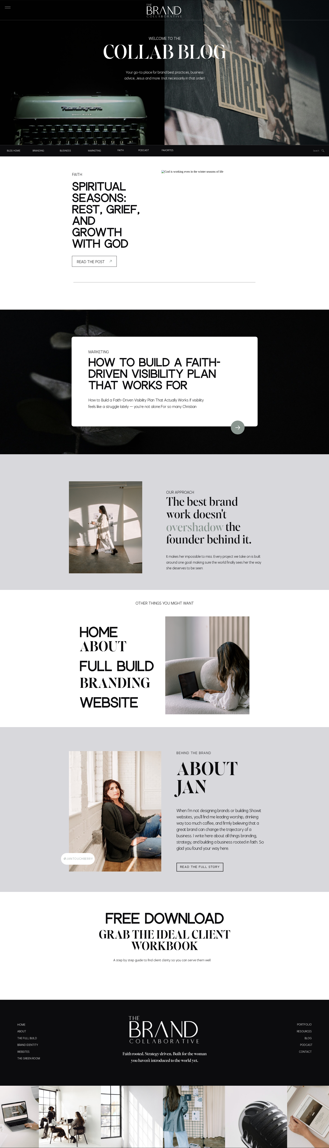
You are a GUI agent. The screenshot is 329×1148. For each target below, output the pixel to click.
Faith (77, 174)
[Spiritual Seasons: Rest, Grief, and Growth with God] (209, 218)
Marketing (98, 351)
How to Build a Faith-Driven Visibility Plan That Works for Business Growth (154, 380)
